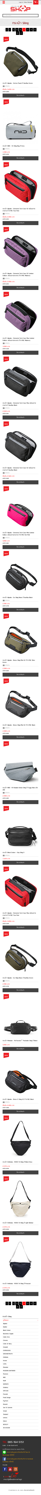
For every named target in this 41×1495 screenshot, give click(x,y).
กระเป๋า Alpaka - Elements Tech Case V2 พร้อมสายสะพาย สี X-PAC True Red (19, 209)
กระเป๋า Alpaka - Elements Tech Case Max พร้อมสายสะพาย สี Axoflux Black (19, 404)
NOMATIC (6, 1384)
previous (4, 29)
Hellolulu (5, 1357)
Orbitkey (5, 1387)
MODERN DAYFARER (9, 1371)
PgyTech (5, 1401)
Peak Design (7, 1398)
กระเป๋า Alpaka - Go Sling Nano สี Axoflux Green (18, 978)
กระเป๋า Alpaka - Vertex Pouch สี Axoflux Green (18, 83)
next (24, 33)
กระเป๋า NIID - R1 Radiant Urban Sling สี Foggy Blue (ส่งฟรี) (20, 788)
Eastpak (5, 1347)
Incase (5, 1361)
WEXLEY (5, 1424)
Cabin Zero (6, 1337)
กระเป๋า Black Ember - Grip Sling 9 (13, 852)
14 (31, 29)
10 (17, 29)
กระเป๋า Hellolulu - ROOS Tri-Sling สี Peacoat (17, 1283)
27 (21, 33)
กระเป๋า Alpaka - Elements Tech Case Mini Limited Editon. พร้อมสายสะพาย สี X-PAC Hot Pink (18, 533)
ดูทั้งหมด (5, 1320)
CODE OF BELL (7, 1344)
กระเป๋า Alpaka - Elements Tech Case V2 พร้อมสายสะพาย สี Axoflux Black (19, 469)
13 (27, 29)
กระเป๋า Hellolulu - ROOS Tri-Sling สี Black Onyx (17, 1162)
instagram (15, 1469)
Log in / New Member (25, 2)
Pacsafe (5, 1394)
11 (20, 29)
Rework (5, 1404)
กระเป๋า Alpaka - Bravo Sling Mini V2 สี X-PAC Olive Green (19, 661)
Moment (5, 1374)
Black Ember (7, 1330)
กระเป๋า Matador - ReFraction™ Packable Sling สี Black (20, 1040)
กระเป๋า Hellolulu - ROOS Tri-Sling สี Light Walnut (18, 1223)
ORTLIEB (5, 1391)
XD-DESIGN (6, 1428)
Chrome (5, 1340)
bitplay (5, 1327)
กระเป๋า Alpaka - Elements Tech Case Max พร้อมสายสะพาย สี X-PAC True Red (19, 914)
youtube (10, 1469)
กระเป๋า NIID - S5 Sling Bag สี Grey (14, 146)
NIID (4, 1377)
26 (17, 33)
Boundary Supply (8, 1334)
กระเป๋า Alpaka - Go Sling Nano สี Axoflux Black (18, 597)
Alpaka (5, 1324)
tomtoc (5, 1418)
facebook (5, 1469)
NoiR (4, 1381)
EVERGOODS (7, 1350)
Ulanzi (5, 1421)
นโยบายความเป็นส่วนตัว (29, 1490)
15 (35, 29)
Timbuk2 (5, 1414)
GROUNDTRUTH (8, 1354)
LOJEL (5, 1364)
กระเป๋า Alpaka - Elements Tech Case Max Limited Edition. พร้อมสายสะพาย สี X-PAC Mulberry (18, 339)
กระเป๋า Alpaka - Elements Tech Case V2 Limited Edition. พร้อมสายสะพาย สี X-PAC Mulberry (18, 274)
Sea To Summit (7, 1408)
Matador (5, 1367)
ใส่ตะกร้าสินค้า (20, 95)
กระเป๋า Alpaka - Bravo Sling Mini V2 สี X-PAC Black (19, 725)
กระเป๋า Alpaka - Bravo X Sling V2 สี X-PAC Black (18, 1099)
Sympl (5, 1411)
